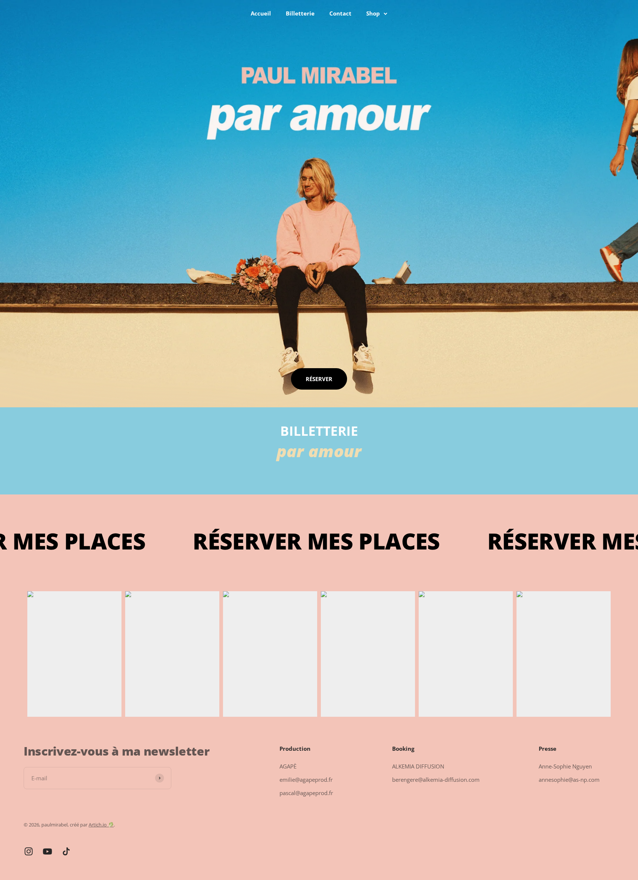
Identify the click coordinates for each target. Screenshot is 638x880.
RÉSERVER (319, 379)
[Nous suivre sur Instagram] (29, 851)
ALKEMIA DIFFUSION (418, 766)
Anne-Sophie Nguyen (565, 766)
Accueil (261, 13)
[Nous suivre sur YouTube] (47, 851)
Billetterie (300, 13)
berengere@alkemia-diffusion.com (436, 779)
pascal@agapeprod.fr (306, 793)
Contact (340, 13)
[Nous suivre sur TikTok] (66, 851)
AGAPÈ (287, 766)
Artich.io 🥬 (101, 824)
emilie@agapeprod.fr (306, 779)
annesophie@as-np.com (569, 779)
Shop (373, 13)
